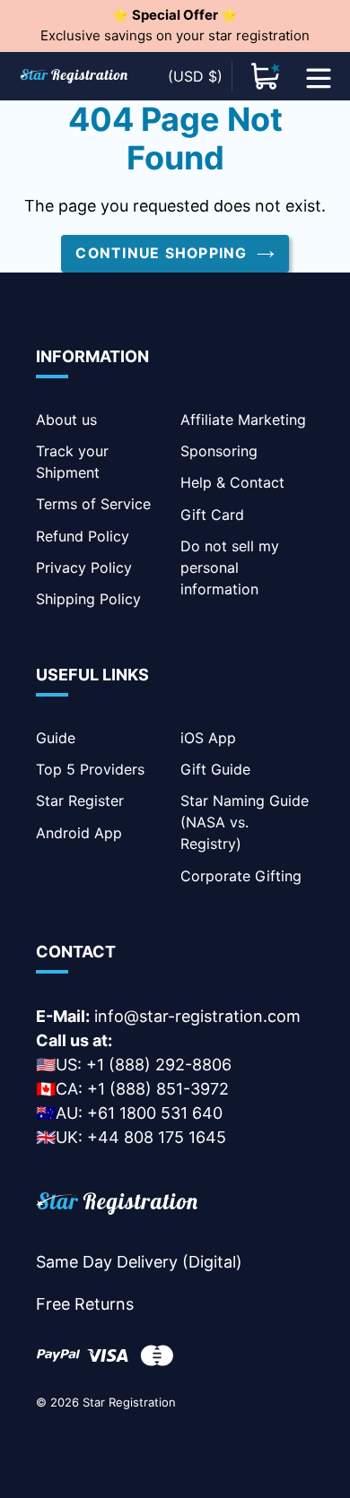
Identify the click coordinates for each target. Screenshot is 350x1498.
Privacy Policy (84, 567)
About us (66, 420)
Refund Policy (82, 536)
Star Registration (129, 1402)
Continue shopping (161, 253)
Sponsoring (219, 451)
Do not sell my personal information (229, 567)
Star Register (80, 801)
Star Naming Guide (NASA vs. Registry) (244, 822)
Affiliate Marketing (243, 420)
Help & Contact (232, 482)
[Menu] (318, 76)
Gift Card (212, 515)
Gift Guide (215, 769)
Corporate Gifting (241, 876)
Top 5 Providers (90, 769)
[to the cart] (265, 76)
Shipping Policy (88, 599)
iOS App (208, 738)
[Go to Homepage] (116, 1206)
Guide (55, 738)
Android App (79, 833)
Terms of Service (93, 504)
